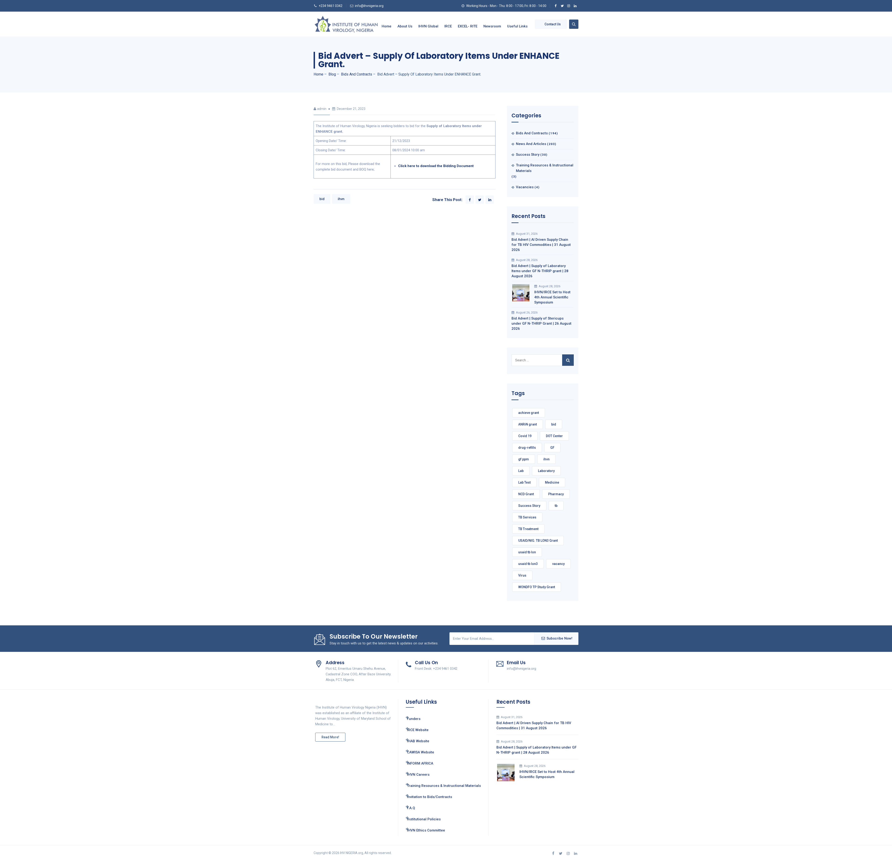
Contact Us (552, 24)
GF (552, 447)
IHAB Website (418, 741)
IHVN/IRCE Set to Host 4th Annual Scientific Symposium (552, 297)
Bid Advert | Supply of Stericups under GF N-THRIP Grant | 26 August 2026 (541, 323)
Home (386, 26)
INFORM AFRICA (420, 763)
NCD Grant (526, 494)
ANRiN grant (527, 424)
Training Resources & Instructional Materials (544, 168)
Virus (522, 575)
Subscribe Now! (559, 638)
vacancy (558, 564)
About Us (404, 26)
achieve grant (528, 413)
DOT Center (554, 436)
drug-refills (527, 447)
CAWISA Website (420, 752)
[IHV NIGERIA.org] (346, 24)
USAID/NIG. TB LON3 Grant (538, 540)
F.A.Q (411, 808)
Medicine (552, 482)
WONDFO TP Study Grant (536, 587)
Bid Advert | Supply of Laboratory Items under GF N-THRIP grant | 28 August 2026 (540, 271)
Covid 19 (524, 436)
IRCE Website (418, 730)
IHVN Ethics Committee (426, 830)
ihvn (341, 199)
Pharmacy (556, 494)
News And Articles (531, 144)
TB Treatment (528, 529)
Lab (521, 471)
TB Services (527, 517)
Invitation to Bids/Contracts (429, 797)
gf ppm (523, 459)
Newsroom (492, 26)
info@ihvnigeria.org (369, 6)
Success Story (527, 154)
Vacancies (525, 187)
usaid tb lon (527, 552)
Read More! (330, 737)
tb (556, 506)
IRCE (448, 26)
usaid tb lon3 (528, 564)
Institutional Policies (424, 819)
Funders (413, 719)
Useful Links (517, 26)
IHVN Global (428, 26)
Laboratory (546, 471)
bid (322, 199)
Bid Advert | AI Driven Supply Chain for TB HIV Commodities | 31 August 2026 (541, 245)
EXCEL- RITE (467, 26)
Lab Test (524, 482)
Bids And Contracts (532, 133)
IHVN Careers (418, 774)
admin (321, 109)
